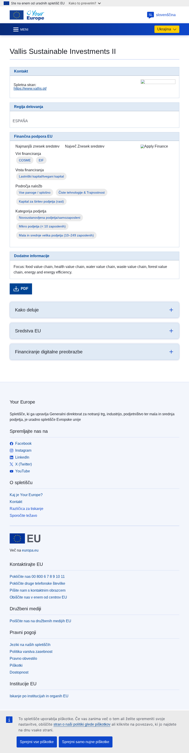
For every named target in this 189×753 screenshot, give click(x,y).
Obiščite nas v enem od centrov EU (38, 597)
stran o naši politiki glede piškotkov (81, 724)
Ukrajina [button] (164, 29)
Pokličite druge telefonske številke (37, 583)
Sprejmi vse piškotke (37, 742)
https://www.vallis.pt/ (30, 88)
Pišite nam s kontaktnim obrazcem (37, 590)
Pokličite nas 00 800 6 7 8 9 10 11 (37, 577)
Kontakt (16, 502)
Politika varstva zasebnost (31, 652)
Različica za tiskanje (26, 509)
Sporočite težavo (23, 516)
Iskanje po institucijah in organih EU (39, 696)
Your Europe (22, 401)
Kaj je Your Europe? (26, 495)
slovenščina (162, 15)
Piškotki (16, 665)
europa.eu (30, 550)
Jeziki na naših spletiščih (30, 645)
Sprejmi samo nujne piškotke (85, 742)
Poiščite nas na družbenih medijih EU (40, 621)
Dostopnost (19, 672)
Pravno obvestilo (23, 658)
